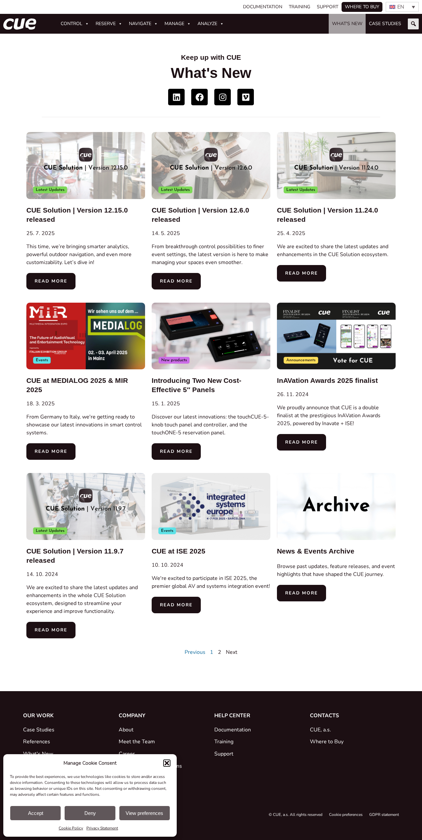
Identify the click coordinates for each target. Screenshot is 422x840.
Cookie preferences (346, 814)
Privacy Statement (102, 828)
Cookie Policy (71, 828)
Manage (174, 23)
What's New (347, 23)
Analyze (207, 23)
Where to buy (362, 7)
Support (327, 7)
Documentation (262, 7)
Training (299, 7)
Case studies (385, 23)
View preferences (144, 813)
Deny (90, 813)
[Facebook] (199, 97)
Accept (35, 813)
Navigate (140, 23)
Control (71, 23)
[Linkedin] (176, 97)
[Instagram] (222, 97)
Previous (195, 652)
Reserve (106, 23)
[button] (167, 763)
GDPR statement (384, 814)
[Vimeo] (245, 97)
